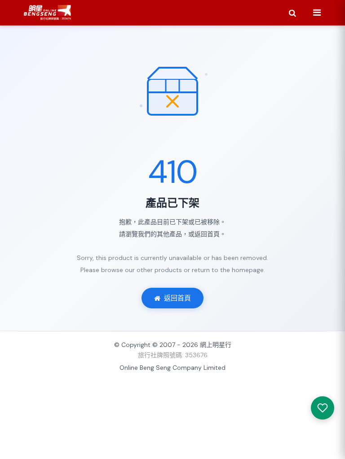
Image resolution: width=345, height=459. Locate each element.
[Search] (292, 13)
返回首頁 (177, 298)
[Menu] (317, 12)
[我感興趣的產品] (322, 408)
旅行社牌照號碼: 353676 (173, 355)
